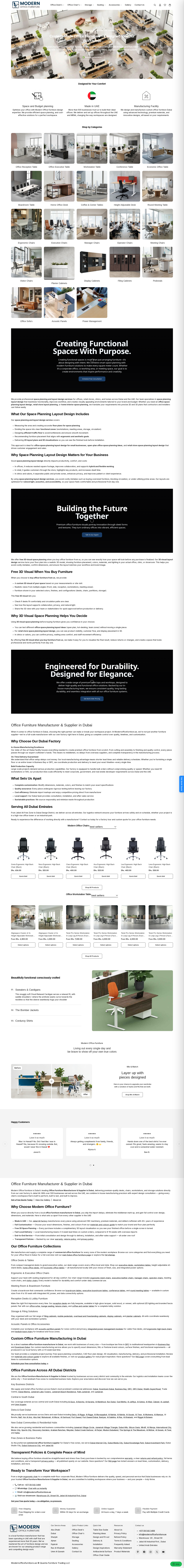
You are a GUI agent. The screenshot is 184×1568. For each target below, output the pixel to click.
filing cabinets (50, 1316)
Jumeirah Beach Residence (64, 1392)
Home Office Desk (59, 205)
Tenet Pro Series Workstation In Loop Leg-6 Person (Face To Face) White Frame (105, 934)
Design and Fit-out (101, 1537)
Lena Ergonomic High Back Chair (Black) (159, 865)
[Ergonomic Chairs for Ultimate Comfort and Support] (26, 224)
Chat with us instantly (37, 1488)
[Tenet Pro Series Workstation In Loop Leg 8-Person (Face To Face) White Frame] (78, 917)
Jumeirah (99, 1392)
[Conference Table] (124, 148)
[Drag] (51, 1081)
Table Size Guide (100, 1530)
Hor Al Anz (27, 1417)
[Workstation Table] (92, 148)
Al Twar (138, 1415)
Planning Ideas (99, 1533)
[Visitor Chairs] (26, 262)
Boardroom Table (26, 205)
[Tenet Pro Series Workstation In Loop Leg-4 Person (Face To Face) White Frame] (133, 917)
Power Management (92, 321)
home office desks (31, 1268)
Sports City (26, 1430)
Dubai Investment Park (155, 1443)
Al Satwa (141, 1402)
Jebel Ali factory (40, 1221)
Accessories (114, 5)
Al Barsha (80, 1402)
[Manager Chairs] (92, 224)
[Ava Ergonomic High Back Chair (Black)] (106, 849)
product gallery (85, 1357)
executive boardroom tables (95, 1291)
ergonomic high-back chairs (159, 1329)
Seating (100, 5)
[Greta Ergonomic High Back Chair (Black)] (23, 849)
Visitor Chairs (26, 281)
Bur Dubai (111, 1402)
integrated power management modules (105, 1329)
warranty (59, 1239)
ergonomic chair (30, 1477)
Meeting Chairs (157, 243)
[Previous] (15, 44)
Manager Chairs (92, 243)
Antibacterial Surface (102, 1552)
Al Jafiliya (131, 1402)
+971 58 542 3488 (33, 1485)
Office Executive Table (59, 167)
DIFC (127, 1344)
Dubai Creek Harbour (84, 1430)
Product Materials (122, 1552)
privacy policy (87, 1239)
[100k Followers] (150, 1551)
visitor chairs (32, 1281)
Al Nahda (112, 1415)
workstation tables (142, 1265)
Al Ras (119, 1417)
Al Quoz (71, 1402)
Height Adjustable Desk (125, 205)
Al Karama (89, 1402)
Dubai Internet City (98, 1443)
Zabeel (156, 1402)
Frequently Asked (122, 1544)
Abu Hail (36, 1417)
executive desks (126, 1265)
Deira (74, 1415)
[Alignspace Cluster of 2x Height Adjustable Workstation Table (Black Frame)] (51, 917)
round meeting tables (139, 1291)
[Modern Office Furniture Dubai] (26, 5)
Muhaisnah (46, 1417)
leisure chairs (61, 1306)
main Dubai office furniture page (76, 1255)
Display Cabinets (92, 281)
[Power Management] (92, 302)
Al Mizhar (150, 1430)
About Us (57, 1200)
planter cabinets (133, 1316)
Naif (20, 1417)
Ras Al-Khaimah (58, 1548)
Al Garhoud (65, 1417)
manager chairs (141, 1278)
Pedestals (157, 281)
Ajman (53, 1541)
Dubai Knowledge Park (134, 1443)
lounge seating (47, 1306)
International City (163, 1427)
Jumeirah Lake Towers (41, 1392)
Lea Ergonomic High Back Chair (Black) (131, 865)
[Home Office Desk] (59, 186)
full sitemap (110, 1255)
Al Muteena (148, 1415)
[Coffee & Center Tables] (92, 186)
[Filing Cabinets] (124, 262)
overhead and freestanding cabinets (90, 1316)
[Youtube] (163, 1551)
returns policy (70, 1239)
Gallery (128, 5)
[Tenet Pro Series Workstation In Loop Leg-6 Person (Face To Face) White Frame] (106, 917)
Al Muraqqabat (100, 1415)
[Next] (164, 44)
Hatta (17, 1433)
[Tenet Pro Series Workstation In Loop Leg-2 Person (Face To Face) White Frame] (161, 917)
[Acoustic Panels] (59, 302)
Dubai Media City (115, 1443)
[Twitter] (157, 1551)
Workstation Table (92, 167)
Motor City (15, 1430)
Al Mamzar (158, 1415)
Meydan (70, 1430)
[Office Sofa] (26, 302)
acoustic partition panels (49, 1329)
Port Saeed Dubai (90, 1417)
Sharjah (54, 1537)
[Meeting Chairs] (157, 224)
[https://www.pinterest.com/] (137, 1551)
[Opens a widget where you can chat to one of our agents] (176, 1564)
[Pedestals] (157, 262)
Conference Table (124, 167)
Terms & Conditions (123, 1541)
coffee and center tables (83, 1306)
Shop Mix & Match (132, 1095)
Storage (88, 5)
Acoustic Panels (59, 321)
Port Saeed (76, 1417)
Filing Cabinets (125, 281)
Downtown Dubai (22, 1347)
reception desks (60, 1303)
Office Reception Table (26, 167)
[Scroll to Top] (179, 1556)
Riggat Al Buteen (145, 1417)
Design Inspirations (101, 1548)
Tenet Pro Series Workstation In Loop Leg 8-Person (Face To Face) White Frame (77, 934)
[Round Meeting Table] (157, 186)
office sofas (34, 1306)
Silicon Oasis (134, 1427)
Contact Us (139, 5)
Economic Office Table (157, 167)
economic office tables (54, 1268)
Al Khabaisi (128, 1417)
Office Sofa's (26, 321)
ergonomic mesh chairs (100, 1278)
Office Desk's (56, 5)
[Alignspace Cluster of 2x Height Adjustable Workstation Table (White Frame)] (23, 917)
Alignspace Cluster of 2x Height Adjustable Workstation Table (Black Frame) (51, 934)
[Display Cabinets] (92, 262)
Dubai (95, 1389)
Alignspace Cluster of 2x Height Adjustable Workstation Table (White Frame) (23, 934)
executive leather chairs (122, 1278)
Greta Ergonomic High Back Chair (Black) (22, 865)
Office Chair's (73, 5)
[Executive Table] (59, 148)
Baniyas (102, 1417)
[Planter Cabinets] (59, 263)
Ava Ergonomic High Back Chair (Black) (104, 865)
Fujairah (54, 1544)
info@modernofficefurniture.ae (37, 1492)
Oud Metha (121, 1402)
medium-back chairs (24, 1332)
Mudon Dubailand (110, 1430)
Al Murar (55, 1417)
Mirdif (143, 1427)
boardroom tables (73, 1291)
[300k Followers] (144, 1551)
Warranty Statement (123, 1548)
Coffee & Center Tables (92, 205)
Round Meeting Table (158, 205)
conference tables (117, 1291)
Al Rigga (81, 1415)
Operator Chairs (124, 243)
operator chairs (156, 1278)
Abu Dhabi (55, 1530)
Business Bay (164, 1344)
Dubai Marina (24, 1392)
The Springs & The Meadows (132, 1430)
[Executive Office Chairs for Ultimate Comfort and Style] (59, 224)
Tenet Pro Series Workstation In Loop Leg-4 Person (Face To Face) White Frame (132, 934)
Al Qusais (130, 1415)
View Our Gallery (42, 1200)
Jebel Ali (49, 1446)
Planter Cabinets (59, 283)
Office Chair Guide (101, 1555)
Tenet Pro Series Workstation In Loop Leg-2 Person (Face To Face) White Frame (160, 934)
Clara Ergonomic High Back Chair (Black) (77, 865)
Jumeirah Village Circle (84, 1427)
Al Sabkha (111, 1417)
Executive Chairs (59, 243)
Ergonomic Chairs (26, 243)
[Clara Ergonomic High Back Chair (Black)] (78, 849)
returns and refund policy (151, 1458)
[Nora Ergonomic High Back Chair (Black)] (51, 849)
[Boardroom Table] (26, 186)
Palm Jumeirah (83, 1392)
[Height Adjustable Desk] (124, 186)
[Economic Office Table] (157, 148)
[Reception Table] (26, 148)
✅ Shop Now (81, 65)
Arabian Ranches (58, 1430)
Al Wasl (149, 1402)
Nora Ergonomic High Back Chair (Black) (49, 865)
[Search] (155, 5)
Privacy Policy (120, 1533)
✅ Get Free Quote (101, 66)
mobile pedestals (65, 1316)
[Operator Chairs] (124, 224)
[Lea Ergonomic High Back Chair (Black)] (133, 849)
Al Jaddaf (164, 1402)
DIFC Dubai (137, 1389)
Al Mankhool (100, 1402)
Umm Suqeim (20, 1405)
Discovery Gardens (41, 1430)
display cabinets (114, 1316)
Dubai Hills (123, 1427)
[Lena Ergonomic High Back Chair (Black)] (161, 849)
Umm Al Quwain (57, 1552)
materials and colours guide (102, 1225)
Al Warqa (151, 1427)
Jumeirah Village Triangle (106, 1427)
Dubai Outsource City (31, 1446)
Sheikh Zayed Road (152, 1389)
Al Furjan (98, 1430)
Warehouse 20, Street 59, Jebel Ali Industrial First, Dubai (61, 1496)
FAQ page (140, 1357)
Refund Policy (120, 1537)
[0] (169, 5)
